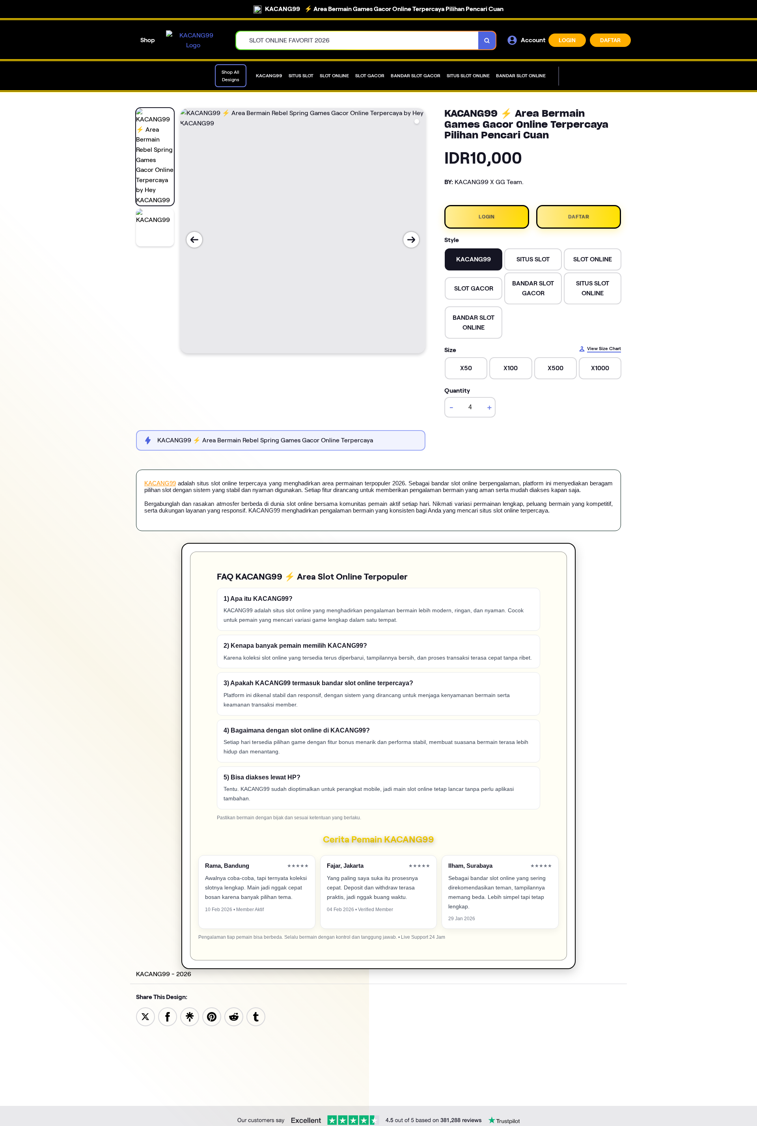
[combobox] (357, 40)
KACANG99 (160, 483)
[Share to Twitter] (145, 1016)
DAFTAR (610, 40)
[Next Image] (411, 240)
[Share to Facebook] (167, 1016)
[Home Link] (193, 40)
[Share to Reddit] (233, 1016)
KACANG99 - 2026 (163, 974)
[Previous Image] (194, 240)
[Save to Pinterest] (211, 1016)
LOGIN (567, 40)
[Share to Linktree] (189, 1016)
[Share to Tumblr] (255, 1016)
